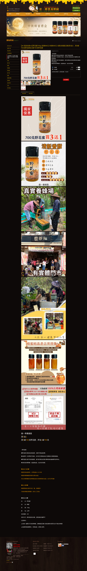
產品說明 (24, 93)
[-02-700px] (48, 82)
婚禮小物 (9, 48)
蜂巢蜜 (8, 70)
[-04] (23, 82)
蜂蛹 (8, 65)
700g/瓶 (55, 67)
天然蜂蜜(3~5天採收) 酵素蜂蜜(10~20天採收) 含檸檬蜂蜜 (12, 57)
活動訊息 (66, 14)
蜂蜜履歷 (38, 14)
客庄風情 (28, 14)
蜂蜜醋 (8, 68)
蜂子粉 (8, 72)
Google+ (8, 560)
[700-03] (28, 82)
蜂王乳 (8, 63)
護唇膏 (8, 80)
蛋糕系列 (9, 82)
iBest (11, 562)
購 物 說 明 (9, 45)
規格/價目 (31, 93)
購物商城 (57, 14)
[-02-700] (38, 82)
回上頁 (79, 40)
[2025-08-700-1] (23, 87)
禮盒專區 (9, 50)
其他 (8, 85)
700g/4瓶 (55, 69)
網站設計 (8, 562)
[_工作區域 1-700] (33, 82)
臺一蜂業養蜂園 (43, 8)
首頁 (10, 14)
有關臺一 (18, 14)
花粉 (8, 60)
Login (12, 562)
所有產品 (9, 87)
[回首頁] (72, 40)
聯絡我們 (75, 14)
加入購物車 (66, 79)
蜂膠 (8, 75)
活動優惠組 (9, 53)
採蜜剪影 (48, 14)
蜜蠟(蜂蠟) (9, 77)
